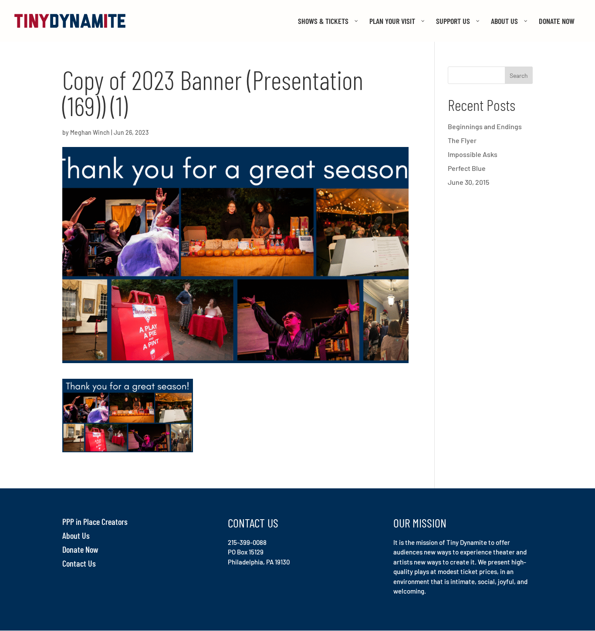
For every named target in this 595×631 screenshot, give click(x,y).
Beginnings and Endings (485, 126)
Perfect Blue (467, 168)
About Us (76, 535)
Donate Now (80, 549)
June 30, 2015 (468, 182)
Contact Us (79, 563)
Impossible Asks (472, 154)
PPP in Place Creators (95, 521)
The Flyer (462, 140)
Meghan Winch (90, 132)
